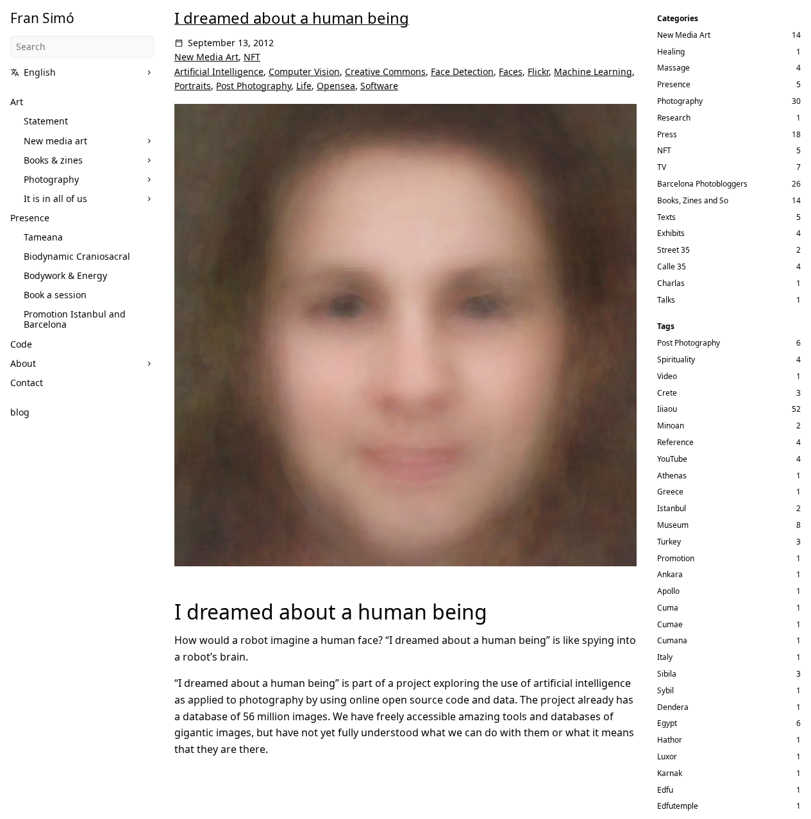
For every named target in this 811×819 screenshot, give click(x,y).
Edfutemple (677, 805)
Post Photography (253, 86)
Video (667, 376)
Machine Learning (593, 71)
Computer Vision (304, 71)
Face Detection (462, 71)
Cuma (667, 607)
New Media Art (206, 57)
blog (19, 412)
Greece (670, 491)
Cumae (670, 624)
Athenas (672, 475)
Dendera (673, 707)
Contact (26, 382)
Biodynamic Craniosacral (77, 256)
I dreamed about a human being (291, 17)
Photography (51, 179)
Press (667, 134)
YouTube (672, 458)
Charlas (671, 283)
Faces (511, 71)
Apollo (668, 591)
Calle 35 (671, 266)
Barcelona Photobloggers (702, 183)
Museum (673, 524)
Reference (675, 442)
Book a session (55, 295)
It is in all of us (55, 198)
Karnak (669, 773)
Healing (671, 51)
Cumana (672, 640)
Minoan (670, 425)
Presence (29, 218)
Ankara (670, 574)
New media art (55, 141)
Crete (667, 392)
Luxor (667, 756)
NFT (252, 57)
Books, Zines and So (692, 200)
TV (661, 167)
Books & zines (53, 160)
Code (21, 344)
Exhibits (671, 233)
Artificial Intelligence (218, 71)
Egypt (667, 723)
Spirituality (676, 359)
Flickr (538, 71)
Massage (673, 67)
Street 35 (673, 249)
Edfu (665, 789)
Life (304, 86)
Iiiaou (667, 408)
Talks (666, 299)
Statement (46, 121)
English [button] (40, 72)
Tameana (43, 237)
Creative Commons (385, 71)
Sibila (666, 673)
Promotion (675, 558)
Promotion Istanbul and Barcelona (75, 319)
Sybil (665, 690)
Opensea (336, 86)
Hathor (669, 739)
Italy (665, 657)
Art (16, 102)
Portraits (192, 86)
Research (673, 117)
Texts (666, 217)
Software (379, 86)
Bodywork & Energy (65, 275)
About (23, 363)
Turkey (669, 541)
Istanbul (671, 508)
